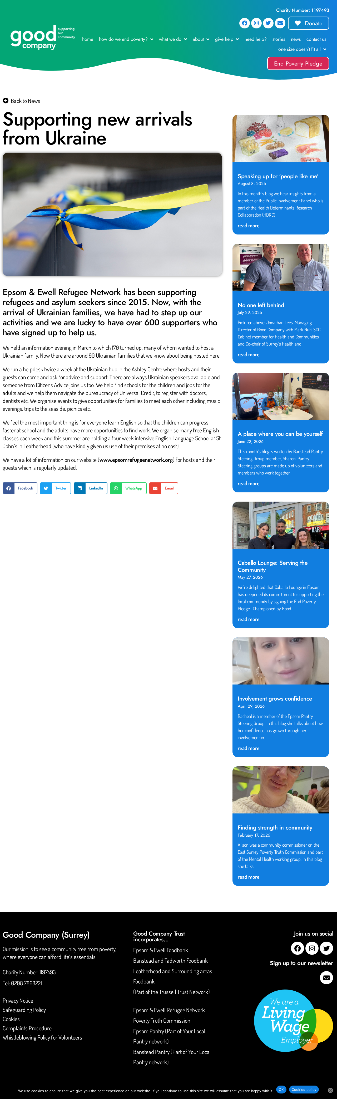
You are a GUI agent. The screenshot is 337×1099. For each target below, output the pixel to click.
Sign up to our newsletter (301, 963)
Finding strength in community (275, 827)
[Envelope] (280, 23)
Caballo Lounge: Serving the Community (273, 566)
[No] (330, 1090)
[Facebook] (244, 23)
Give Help (224, 39)
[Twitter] (268, 23)
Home (87, 39)
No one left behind (261, 305)
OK (281, 1089)
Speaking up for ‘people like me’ (278, 176)
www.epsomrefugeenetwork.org (136, 459)
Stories (278, 39)
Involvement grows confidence (275, 698)
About (198, 39)
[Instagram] (256, 23)
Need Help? (256, 39)
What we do (170, 39)
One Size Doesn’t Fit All (299, 49)
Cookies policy (304, 1089)
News (296, 39)
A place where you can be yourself (280, 433)
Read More (249, 225)
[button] (20, 488)
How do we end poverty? (123, 39)
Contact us (316, 39)
